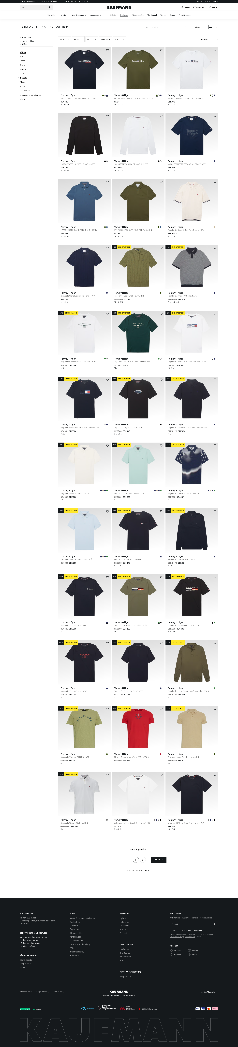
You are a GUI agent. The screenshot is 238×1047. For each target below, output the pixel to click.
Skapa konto (125, 976)
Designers (124, 925)
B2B (122, 960)
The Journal (125, 953)
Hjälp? (207, 1)
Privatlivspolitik (176, 937)
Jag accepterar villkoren (182, 930)
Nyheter (123, 918)
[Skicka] (214, 924)
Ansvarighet (125, 956)
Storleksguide (26, 960)
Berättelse (124, 949)
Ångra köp (74, 929)
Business (215, 1)
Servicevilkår (190, 937)
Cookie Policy (75, 922)
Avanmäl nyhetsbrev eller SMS (83, 918)
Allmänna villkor (76, 933)
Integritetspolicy (77, 951)
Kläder (23, 52)
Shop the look (26, 963)
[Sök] (49, 7)
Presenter (124, 933)
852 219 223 (32, 918)
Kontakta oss (75, 937)
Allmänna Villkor (26, 992)
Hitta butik (198, 1)
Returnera (74, 955)
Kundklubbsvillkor (77, 940)
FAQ (72, 948)
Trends (123, 929)
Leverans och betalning (80, 944)
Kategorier (124, 922)
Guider (23, 967)
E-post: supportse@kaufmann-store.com (37, 921)
